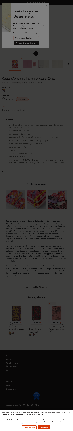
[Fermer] (70, 413)
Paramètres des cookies (29, 427)
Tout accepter (44, 427)
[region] (36, 420)
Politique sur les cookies (27, 424)
